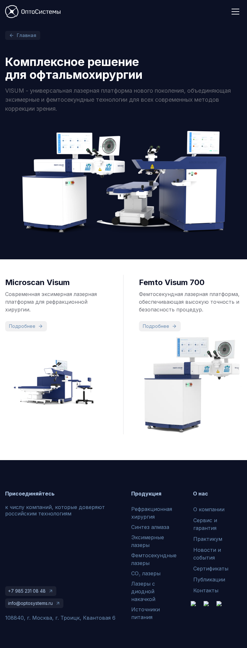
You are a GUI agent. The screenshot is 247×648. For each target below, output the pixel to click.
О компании (208, 509)
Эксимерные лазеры (147, 541)
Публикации (209, 579)
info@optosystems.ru (30, 603)
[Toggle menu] (235, 11)
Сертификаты (210, 568)
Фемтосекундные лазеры (154, 559)
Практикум (207, 539)
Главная (26, 35)
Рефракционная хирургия (151, 513)
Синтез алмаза (150, 527)
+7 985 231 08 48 (27, 591)
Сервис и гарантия (205, 524)
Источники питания (145, 613)
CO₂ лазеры (145, 573)
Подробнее (22, 326)
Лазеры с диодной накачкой (143, 591)
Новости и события (207, 554)
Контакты (205, 590)
